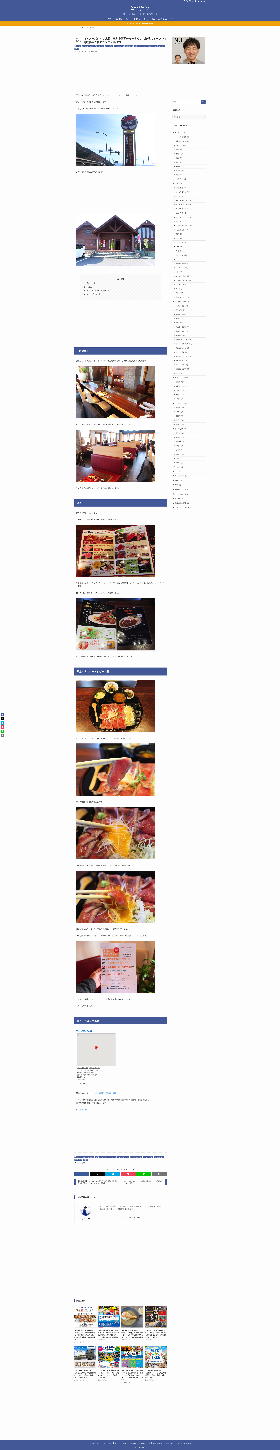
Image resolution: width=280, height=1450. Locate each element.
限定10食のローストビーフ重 (98, 290)
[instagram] (190, 1)
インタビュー (181, 494)
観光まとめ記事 (182, 369)
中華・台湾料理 (182, 263)
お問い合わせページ (172, 1443)
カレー (180, 293)
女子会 (180, 289)
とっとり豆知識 (182, 137)
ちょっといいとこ (119, 46)
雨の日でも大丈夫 (183, 339)
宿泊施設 (180, 335)
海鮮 (179, 234)
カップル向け (108, 46)
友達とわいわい (152, 46)
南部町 (180, 454)
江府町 (179, 458)
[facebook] (184, 1)
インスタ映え (182, 352)
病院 (178, 162)
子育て (180, 170)
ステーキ (93, 1093)
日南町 (179, 467)
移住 (178, 480)
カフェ (180, 196)
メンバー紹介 (108, 1443)
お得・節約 (181, 179)
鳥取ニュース (182, 141)
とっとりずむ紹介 (187, 1443)
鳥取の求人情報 (182, 503)
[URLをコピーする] (159, 1174)
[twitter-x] (187, 1)
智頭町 (180, 399)
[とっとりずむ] (140, 8)
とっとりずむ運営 (183, 507)
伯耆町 (180, 450)
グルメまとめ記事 (183, 280)
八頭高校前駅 (110, 1093)
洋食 (179, 247)
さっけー (86, 1219)
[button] (81, 1174)
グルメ (78, 46)
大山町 (180, 446)
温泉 (179, 373)
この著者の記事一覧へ (132, 1217)
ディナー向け (182, 268)
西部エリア (181, 429)
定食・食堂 (181, 188)
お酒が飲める (129, 46)
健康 (179, 158)
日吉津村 (180, 441)
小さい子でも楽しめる (185, 344)
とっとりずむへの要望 (94, 1443)
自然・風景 (181, 360)
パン (179, 272)
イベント (181, 145)
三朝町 (180, 412)
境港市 (180, 437)
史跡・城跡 (181, 323)
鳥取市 (77, 48)
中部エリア (181, 403)
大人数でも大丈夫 (98, 46)
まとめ (179, 498)
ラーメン (180, 259)
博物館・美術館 (182, 314)
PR (178, 471)
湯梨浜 (180, 416)
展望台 (179, 318)
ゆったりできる (183, 192)
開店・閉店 (181, 175)
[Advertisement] (120, 71)
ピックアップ (181, 476)
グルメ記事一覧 (82, 1110)
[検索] (204, 1)
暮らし (180, 132)
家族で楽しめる (183, 348)
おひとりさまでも (87, 46)
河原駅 (101, 1093)
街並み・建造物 (182, 327)
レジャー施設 (182, 306)
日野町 (179, 462)
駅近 (179, 221)
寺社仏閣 (180, 310)
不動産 (180, 154)
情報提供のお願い (158, 1443)
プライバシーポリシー (122, 1443)
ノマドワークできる (184, 225)
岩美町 (180, 382)
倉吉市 (180, 407)
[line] (195, 1)
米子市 (180, 433)
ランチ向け (181, 255)
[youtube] (198, 1)
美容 (179, 149)
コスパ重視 (181, 213)
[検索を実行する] (203, 102)
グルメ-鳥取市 (81, 1163)
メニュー (90, 287)
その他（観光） (182, 331)
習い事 (179, 166)
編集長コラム (181, 489)
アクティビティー (183, 356)
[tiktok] (192, 1)
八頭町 (180, 390)
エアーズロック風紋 (94, 294)
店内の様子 (91, 283)
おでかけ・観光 (182, 301)
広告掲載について (144, 1443)
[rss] (201, 1)
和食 (179, 238)
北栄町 (180, 420)
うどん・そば (182, 242)
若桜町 (180, 394)
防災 (178, 485)
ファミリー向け (142, 46)
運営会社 (134, 1443)
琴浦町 (180, 424)
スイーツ (181, 284)
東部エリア (161, 46)
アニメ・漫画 (182, 365)
